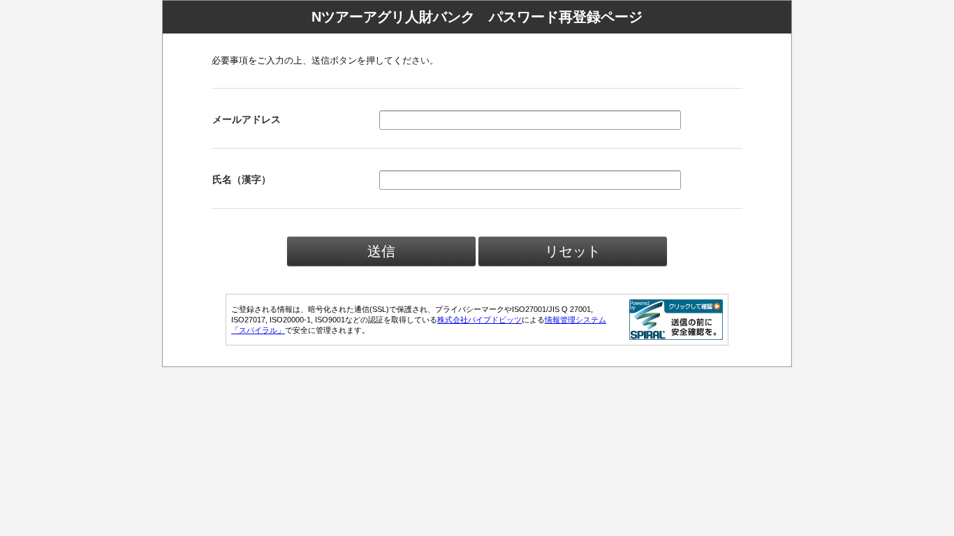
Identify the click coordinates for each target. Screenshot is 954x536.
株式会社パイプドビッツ (479, 319)
